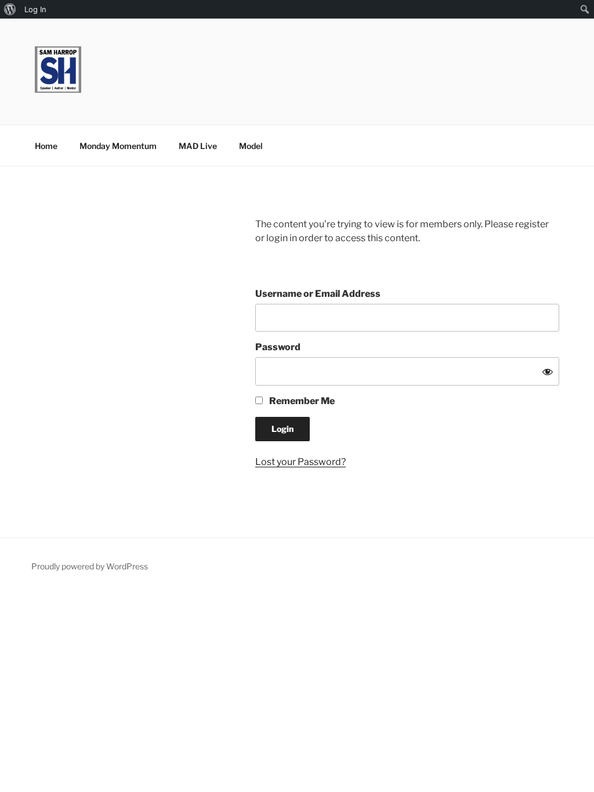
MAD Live (198, 146)
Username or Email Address (318, 293)
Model (251, 146)
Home (46, 146)
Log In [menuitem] (35, 9)
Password (277, 347)
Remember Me (301, 400)
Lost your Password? (300, 461)
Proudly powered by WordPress (89, 566)
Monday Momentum (118, 146)
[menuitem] (10, 9)
